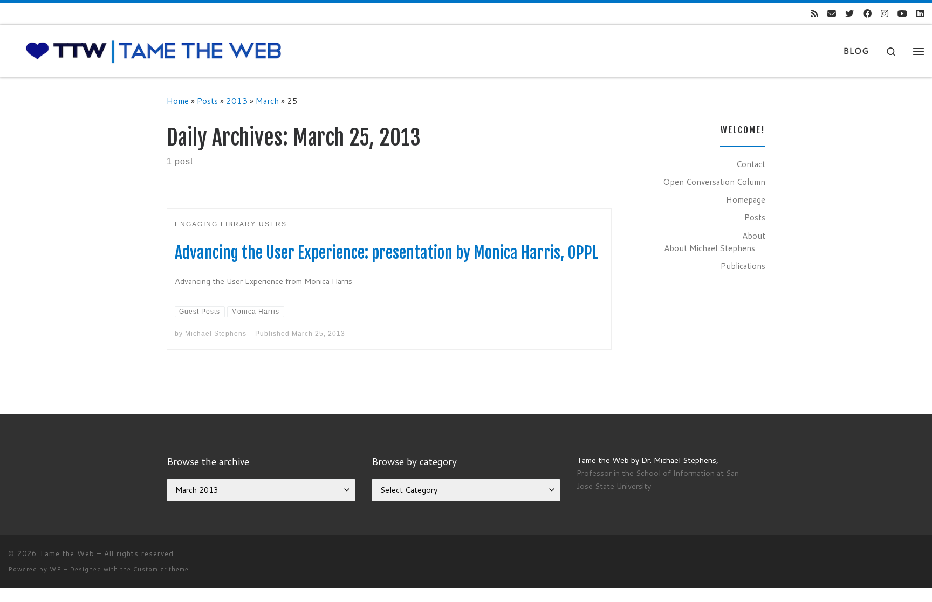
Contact (750, 164)
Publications (743, 266)
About (753, 235)
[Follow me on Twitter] (849, 13)
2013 (237, 101)
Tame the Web (66, 553)
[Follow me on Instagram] (884, 13)
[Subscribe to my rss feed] (814, 13)
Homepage (745, 199)
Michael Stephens (215, 333)
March (267, 101)
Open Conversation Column (714, 182)
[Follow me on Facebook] (867, 13)
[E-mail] (831, 13)
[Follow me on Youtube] (902, 13)
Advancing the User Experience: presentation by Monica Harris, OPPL (387, 252)
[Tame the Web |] (153, 50)
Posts (207, 101)
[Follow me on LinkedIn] (920, 13)
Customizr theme (161, 569)
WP (55, 569)
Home (178, 101)
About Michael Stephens (709, 248)
